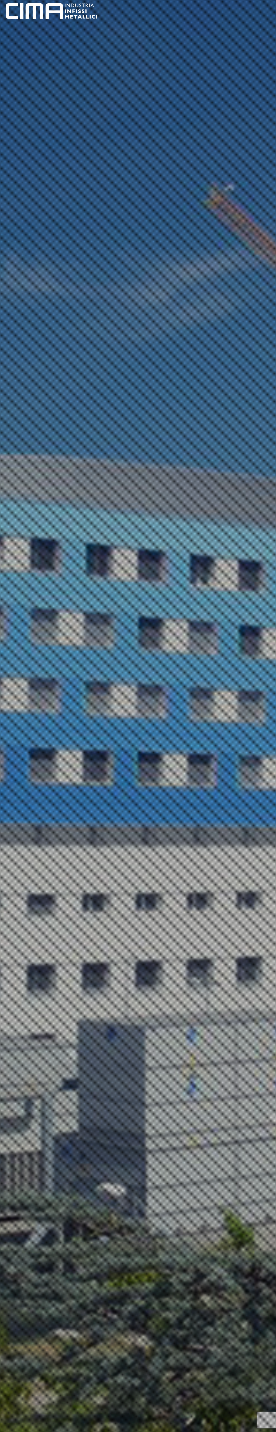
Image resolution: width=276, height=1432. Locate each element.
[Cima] (51, 10)
